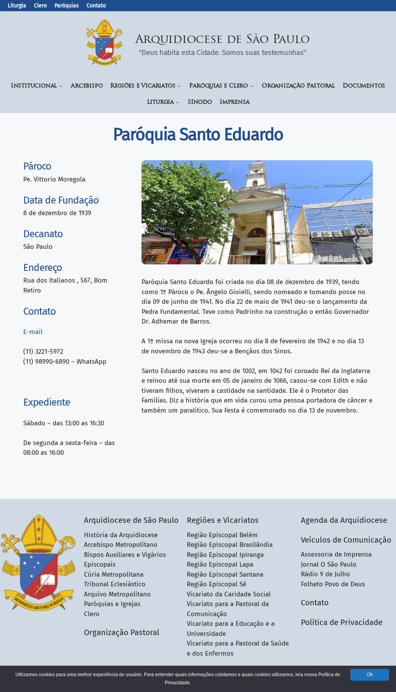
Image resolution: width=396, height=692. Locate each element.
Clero (40, 5)
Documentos (364, 86)
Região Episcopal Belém (222, 535)
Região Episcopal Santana (225, 574)
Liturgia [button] (160, 102)
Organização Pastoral (298, 86)
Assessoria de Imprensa (336, 554)
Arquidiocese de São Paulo (222, 40)
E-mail (33, 332)
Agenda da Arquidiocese (344, 520)
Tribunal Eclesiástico (114, 584)
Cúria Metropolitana (113, 574)
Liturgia (17, 5)
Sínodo (200, 102)
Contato (96, 5)
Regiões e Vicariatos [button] (142, 86)
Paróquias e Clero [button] (218, 86)
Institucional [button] (34, 86)
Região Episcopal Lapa (220, 564)
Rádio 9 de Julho (325, 574)
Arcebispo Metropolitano (120, 545)
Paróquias (67, 5)
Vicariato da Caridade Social (229, 594)
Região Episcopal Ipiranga (225, 555)
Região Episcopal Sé (216, 584)
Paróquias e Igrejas (112, 604)
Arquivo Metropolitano (117, 594)
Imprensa (234, 102)
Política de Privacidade (341, 622)
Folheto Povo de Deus (333, 584)
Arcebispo (86, 86)
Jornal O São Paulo (329, 564)
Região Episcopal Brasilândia (230, 545)
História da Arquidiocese (121, 535)
